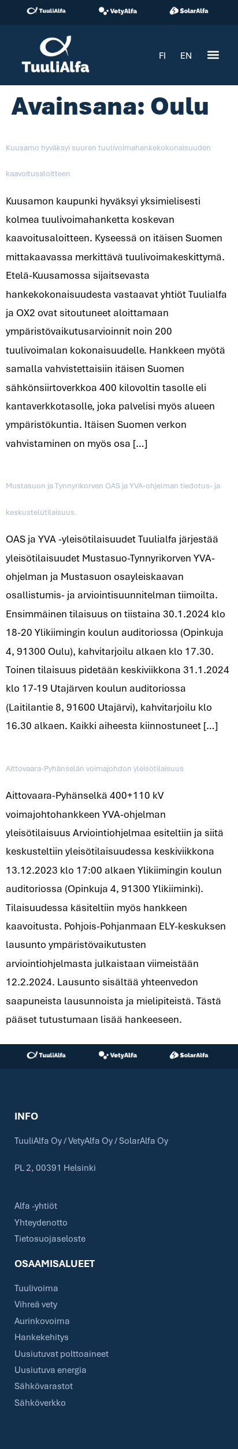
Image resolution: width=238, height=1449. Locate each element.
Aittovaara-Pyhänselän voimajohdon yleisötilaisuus (95, 768)
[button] (212, 55)
